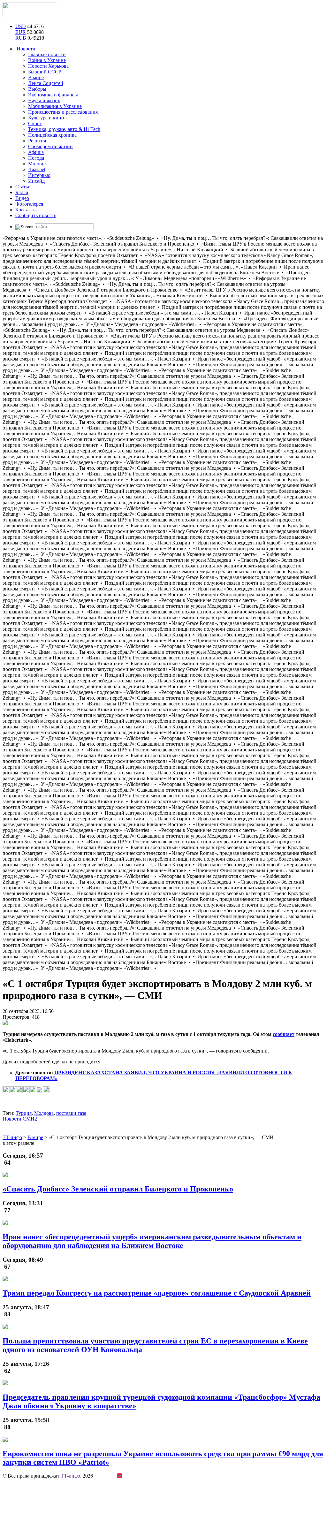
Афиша (36, 152)
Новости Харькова (48, 66)
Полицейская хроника (52, 135)
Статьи (23, 186)
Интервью (39, 175)
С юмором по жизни (50, 146)
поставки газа (71, 1113)
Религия (37, 140)
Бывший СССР (44, 71)
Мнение (37, 163)
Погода (36, 158)
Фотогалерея (29, 204)
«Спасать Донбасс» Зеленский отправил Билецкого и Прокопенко (118, 1189)
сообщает (283, 1034)
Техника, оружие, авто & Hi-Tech (64, 129)
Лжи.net (36, 169)
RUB (20, 38)
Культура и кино (46, 117)
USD (20, 26)
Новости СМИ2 (20, 1119)
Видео (22, 198)
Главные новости (47, 54)
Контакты (26, 209)
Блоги (21, 192)
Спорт (35, 123)
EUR (20, 32)
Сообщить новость (35, 215)
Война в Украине (47, 60)
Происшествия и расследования (63, 112)
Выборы (37, 89)
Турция (24, 1113)
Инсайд (36, 181)
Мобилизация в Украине (55, 106)
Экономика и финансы (53, 94)
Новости (25, 48)
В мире (36, 77)
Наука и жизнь (44, 100)
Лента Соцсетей (45, 83)
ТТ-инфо (70, 1476)
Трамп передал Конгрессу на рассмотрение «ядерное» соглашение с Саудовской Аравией (157, 1293)
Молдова (44, 1113)
